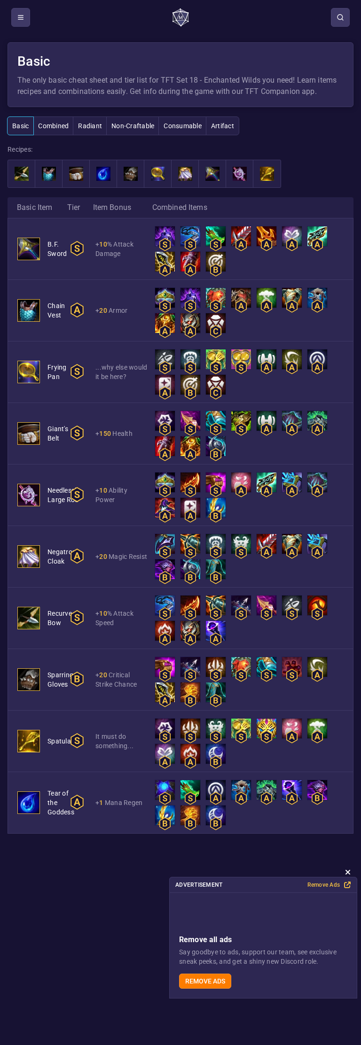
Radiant (90, 126)
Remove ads (205, 981)
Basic (20, 126)
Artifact (222, 126)
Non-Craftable (132, 126)
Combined (53, 126)
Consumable (183, 126)
